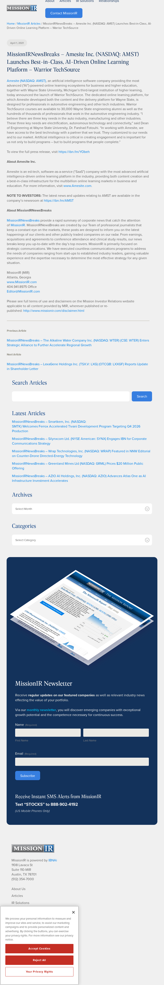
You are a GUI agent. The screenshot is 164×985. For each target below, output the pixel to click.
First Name (21, 740)
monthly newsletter (41, 709)
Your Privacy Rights (39, 972)
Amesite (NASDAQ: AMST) (26, 80)
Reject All (39, 960)
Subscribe (27, 775)
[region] (39, 945)
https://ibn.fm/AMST (59, 200)
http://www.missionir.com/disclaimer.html (53, 310)
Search (142, 396)
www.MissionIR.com (22, 282)
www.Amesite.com (77, 185)
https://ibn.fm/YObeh (74, 151)
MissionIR (18, 225)
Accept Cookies (39, 949)
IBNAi (52, 860)
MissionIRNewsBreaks (23, 220)
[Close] (73, 912)
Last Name (89, 740)
